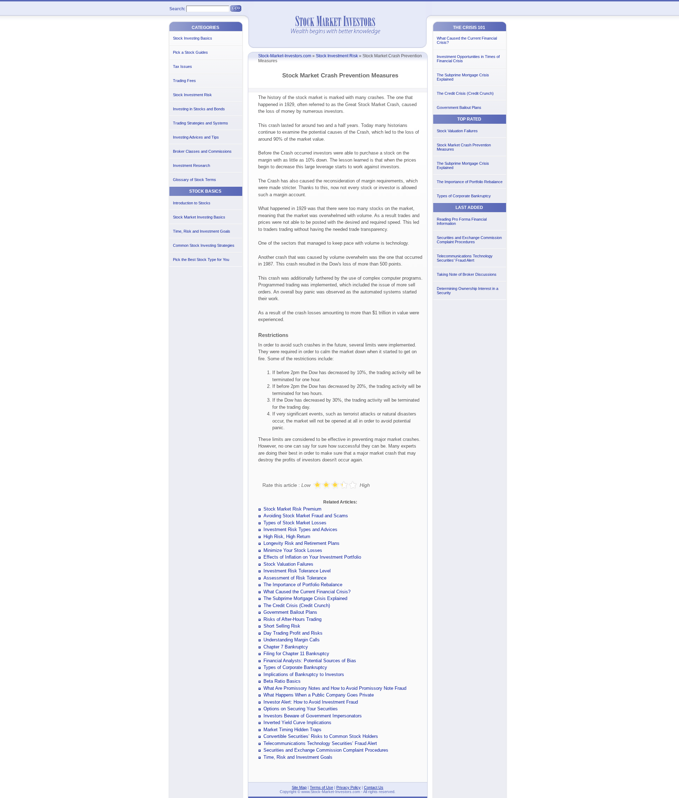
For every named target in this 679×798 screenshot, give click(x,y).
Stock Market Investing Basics (199, 217)
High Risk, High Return (286, 536)
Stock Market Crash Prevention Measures (464, 147)
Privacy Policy (348, 787)
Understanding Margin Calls (291, 639)
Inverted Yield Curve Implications (297, 722)
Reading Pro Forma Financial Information (462, 221)
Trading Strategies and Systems (200, 123)
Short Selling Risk (281, 626)
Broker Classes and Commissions (202, 151)
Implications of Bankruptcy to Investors (303, 674)
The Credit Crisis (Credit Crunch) (296, 605)
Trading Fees (184, 80)
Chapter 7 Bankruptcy (285, 647)
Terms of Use (321, 787)
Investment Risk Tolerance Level (297, 570)
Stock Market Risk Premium (292, 509)
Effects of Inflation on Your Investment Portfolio (312, 557)
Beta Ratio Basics (282, 681)
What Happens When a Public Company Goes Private (318, 695)
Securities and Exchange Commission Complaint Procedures (325, 750)
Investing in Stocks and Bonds (199, 109)
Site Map (299, 787)
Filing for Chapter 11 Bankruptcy (296, 653)
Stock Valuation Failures (288, 564)
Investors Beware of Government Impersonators (312, 715)
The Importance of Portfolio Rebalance (302, 584)
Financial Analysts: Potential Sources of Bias (309, 660)
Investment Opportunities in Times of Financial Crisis (468, 58)
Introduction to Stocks (191, 203)
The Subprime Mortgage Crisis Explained (305, 598)
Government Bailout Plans (290, 612)
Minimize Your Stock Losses (292, 550)
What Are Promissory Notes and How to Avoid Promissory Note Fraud (334, 688)
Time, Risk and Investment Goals (297, 757)
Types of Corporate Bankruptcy (295, 667)
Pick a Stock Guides (190, 52)
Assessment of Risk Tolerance (294, 578)
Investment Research (191, 165)
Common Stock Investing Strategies (203, 245)
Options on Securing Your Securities (300, 708)
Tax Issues (182, 66)
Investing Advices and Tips (196, 137)
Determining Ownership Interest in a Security (467, 290)
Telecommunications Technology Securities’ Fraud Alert (320, 743)
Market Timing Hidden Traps (292, 729)
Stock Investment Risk (337, 55)
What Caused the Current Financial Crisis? (306, 591)
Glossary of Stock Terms (194, 179)
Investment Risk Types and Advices (300, 529)
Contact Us (373, 787)
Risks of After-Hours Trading (292, 619)
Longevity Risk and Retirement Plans (301, 543)
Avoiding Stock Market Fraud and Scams (305, 515)
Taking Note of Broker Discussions (467, 274)
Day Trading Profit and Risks (293, 633)
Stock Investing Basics (192, 38)
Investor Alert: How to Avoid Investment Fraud (310, 702)
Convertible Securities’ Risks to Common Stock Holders (320, 736)
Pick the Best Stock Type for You (201, 259)
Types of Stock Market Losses (294, 522)
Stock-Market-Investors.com (284, 55)
